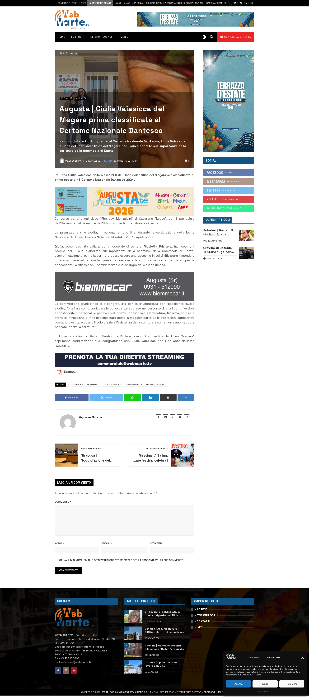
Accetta (238, 684)
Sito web (156, 543)
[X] (241, 3)
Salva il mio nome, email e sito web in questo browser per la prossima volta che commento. (121, 560)
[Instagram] (235, 3)
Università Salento (156, 384)
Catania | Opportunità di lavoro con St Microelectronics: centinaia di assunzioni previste (163, 664)
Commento (63, 501)
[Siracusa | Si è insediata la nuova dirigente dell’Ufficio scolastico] (133, 616)
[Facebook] (230, 3)
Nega (265, 684)
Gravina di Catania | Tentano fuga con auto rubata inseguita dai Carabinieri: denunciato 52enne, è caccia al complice (144, 3)
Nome (59, 543)
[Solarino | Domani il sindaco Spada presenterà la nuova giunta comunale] (246, 235)
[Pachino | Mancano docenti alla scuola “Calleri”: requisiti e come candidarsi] (133, 650)
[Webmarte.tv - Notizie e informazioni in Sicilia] (72, 19)
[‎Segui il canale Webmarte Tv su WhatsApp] (252, 3)
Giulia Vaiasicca (112, 384)
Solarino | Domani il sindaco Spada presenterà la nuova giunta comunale (219, 232)
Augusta (81, 98)
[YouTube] (246, 3)
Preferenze (291, 684)
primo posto (93, 384)
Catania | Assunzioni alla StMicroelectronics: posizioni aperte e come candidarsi (164, 630)
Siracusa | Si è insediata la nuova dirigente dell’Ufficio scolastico (163, 613)
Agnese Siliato (90, 417)
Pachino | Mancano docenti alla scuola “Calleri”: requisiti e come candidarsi (164, 647)
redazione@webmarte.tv (76, 662)
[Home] (61, 53)
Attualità (71, 53)
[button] (302, 657)
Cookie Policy (263, 691)
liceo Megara (75, 384)
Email (107, 543)
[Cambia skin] (204, 37)
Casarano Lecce (133, 384)
